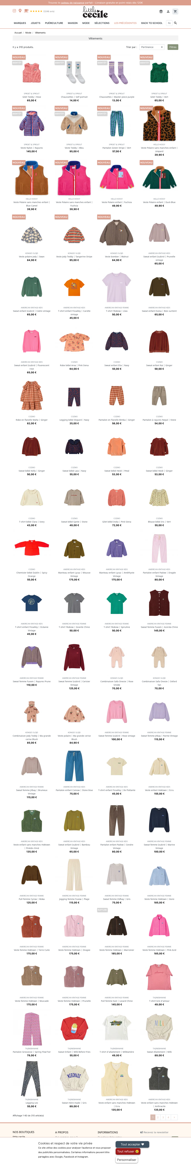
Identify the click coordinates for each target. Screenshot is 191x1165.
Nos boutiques (23, 1132)
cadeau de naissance (72, 2)
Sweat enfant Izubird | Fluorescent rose (31, 365)
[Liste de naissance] (161, 11)
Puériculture (54, 23)
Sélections (101, 23)
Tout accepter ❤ (132, 1144)
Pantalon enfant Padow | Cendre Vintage (116, 845)
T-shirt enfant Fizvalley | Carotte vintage (74, 311)
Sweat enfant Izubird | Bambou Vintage (74, 845)
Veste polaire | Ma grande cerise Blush (74, 736)
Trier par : (131, 47)
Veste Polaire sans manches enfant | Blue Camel (31, 202)
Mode (86, 23)
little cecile (19, 1136)
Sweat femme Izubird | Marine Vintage (159, 845)
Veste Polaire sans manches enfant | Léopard (159, 148)
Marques (20, 23)
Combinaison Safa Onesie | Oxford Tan (159, 681)
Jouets (35, 23)
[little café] (26, 11)
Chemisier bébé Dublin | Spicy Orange (31, 572)
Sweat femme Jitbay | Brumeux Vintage (31, 790)
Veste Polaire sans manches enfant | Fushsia (74, 202)
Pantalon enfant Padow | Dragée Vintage (159, 572)
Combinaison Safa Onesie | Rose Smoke (116, 681)
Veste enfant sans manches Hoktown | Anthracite (159, 1103)
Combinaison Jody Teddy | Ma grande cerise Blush (32, 736)
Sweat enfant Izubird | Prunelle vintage (159, 256)
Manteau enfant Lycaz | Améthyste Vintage (116, 572)
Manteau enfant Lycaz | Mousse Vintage (74, 572)
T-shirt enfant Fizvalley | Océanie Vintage (31, 627)
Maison (73, 23)
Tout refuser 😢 (128, 1151)
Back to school (151, 23)
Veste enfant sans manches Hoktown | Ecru (116, 1103)
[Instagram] (15, 11)
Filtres (173, 47)
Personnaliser (126, 1160)
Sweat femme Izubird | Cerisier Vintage (74, 681)
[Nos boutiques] (21, 11)
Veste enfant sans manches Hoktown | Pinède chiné (31, 845)
